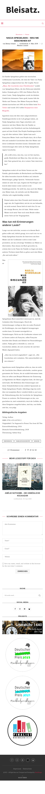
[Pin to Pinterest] (28, 450)
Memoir (36, 441)
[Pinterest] (22, 760)
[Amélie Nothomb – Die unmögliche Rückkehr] (22, 476)
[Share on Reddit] (30, 450)
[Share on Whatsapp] (33, 450)
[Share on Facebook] (25, 450)
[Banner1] (22, 627)
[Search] (43, 23)
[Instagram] (17, 760)
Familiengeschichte (23, 441)
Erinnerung (8, 441)
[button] (22, 504)
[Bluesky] (28, 760)
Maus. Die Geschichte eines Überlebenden (18, 86)
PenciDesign (38, 772)
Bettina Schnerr (11, 44)
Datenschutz (27, 769)
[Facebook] (12, 760)
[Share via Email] (35, 450)
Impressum (17, 769)
